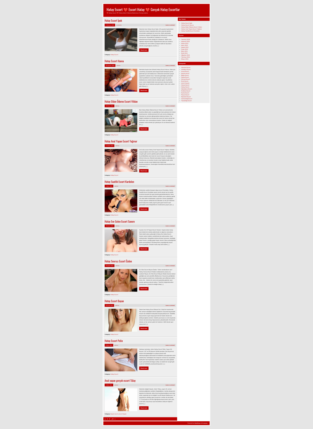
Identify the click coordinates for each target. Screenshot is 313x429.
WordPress (197, 423)
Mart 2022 (184, 45)
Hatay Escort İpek (113, 20)
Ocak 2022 (184, 49)
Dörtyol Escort (185, 79)
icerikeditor (119, 25)
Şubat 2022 (185, 47)
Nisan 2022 (184, 43)
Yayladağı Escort (186, 100)
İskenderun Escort (186, 89)
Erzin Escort (184, 81)
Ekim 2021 (184, 51)
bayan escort (114, 414)
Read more (144, 50)
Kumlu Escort (185, 93)
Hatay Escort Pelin (114, 341)
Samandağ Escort (186, 98)
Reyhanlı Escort (186, 97)
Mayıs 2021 (185, 59)
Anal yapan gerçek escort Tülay (120, 380)
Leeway (205, 423)
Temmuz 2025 (185, 39)
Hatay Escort (114, 54)
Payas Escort (185, 95)
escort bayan (122, 414)
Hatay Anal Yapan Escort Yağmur (121, 141)
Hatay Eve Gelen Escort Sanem (120, 221)
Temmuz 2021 (185, 57)
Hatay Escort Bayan (114, 301)
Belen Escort (185, 75)
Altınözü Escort (185, 67)
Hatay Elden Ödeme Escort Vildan (121, 101)
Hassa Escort (185, 85)
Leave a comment (170, 25)
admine (118, 65)
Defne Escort (185, 77)
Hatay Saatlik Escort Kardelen (119, 182)
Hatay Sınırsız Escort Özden (118, 261)
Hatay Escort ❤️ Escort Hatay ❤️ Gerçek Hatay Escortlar (143, 9)
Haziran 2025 (185, 41)
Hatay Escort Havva (114, 61)
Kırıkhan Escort (185, 91)
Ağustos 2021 (185, 55)
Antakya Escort (186, 69)
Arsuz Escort (185, 71)
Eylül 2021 (184, 53)
